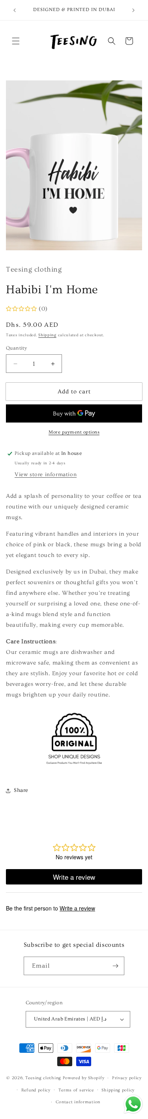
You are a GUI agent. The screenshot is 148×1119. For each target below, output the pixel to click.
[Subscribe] (115, 966)
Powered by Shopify (84, 1077)
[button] (15, 41)
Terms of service (76, 1090)
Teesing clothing (43, 1077)
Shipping (47, 335)
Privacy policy (127, 1077)
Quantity (16, 348)
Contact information (78, 1101)
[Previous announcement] (14, 10)
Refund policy (36, 1090)
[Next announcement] (133, 10)
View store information (46, 474)
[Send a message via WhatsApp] (133, 1104)
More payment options (74, 432)
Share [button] (21, 790)
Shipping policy (118, 1090)
